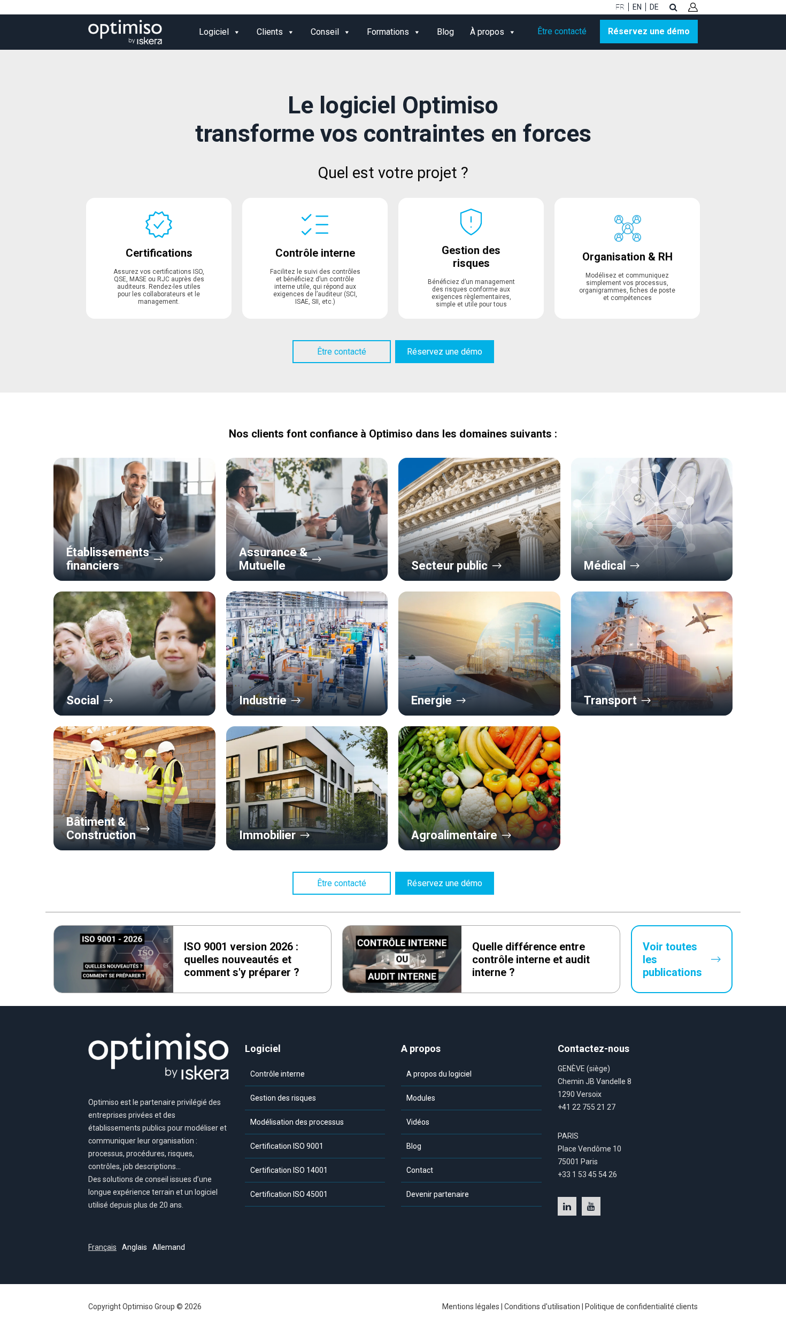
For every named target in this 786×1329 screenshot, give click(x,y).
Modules (420, 1098)
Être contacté (562, 31)
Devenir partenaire (437, 1194)
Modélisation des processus (297, 1122)
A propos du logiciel (439, 1074)
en (637, 7)
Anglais (134, 1247)
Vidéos (417, 1122)
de (654, 7)
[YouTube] (591, 1206)
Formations (388, 32)
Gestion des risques (283, 1098)
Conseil (325, 32)
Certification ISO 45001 (289, 1194)
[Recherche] (673, 7)
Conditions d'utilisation (542, 1306)
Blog (445, 32)
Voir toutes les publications (672, 959)
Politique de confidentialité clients (641, 1306)
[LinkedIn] (567, 1206)
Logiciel (214, 32)
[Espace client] (693, 7)
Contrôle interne (277, 1074)
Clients (270, 32)
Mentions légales (470, 1306)
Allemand (168, 1247)
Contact (419, 1170)
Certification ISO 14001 (289, 1170)
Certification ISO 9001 (286, 1146)
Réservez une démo (649, 31)
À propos (487, 32)
